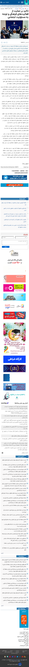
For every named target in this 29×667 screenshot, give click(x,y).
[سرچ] (19, 2)
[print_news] (2, 42)
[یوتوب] (22, 657)
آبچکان (26, 644)
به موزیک (26, 635)
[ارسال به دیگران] (6, 42)
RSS (23, 652)
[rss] (24, 657)
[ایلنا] (26, 2)
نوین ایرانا (25, 629)
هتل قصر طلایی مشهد (22, 636)
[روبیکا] (4, 657)
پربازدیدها (21, 556)
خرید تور (26, 638)
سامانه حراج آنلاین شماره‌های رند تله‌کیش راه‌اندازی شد (14, 498)
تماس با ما (25, 650)
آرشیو (2, 553)
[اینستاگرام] (14, 657)
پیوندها (17, 652)
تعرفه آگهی (4, 650)
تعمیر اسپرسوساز (24, 645)
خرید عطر (26, 642)
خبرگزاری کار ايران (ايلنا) (16, 659)
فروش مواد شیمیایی (23, 639)
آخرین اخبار (21, 456)
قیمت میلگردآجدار (24, 633)
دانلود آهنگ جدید (24, 632)
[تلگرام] (12, 657)
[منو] (22, 2)
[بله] (7, 657)
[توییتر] (17, 657)
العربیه (3, 2)
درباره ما (17, 650)
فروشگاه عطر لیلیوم (23, 641)
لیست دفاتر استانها (8, 652)
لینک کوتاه (26, 167)
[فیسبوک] (19, 657)
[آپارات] (9, 657)
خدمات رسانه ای (14, 653)
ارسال (6, 246)
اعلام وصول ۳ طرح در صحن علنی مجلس (14, 5)
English (7, 2)
